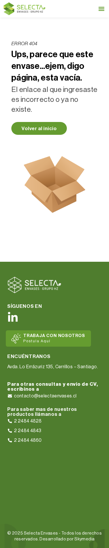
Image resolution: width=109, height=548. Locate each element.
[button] (101, 8)
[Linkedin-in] (12, 317)
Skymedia (84, 539)
